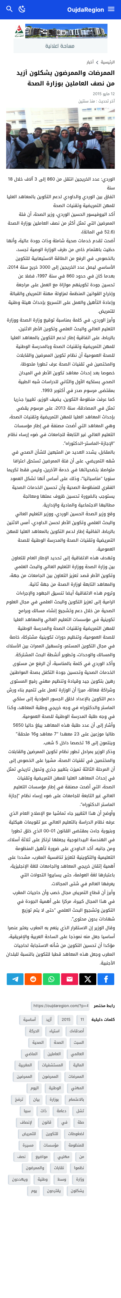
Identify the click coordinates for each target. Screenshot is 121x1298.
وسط (62, 1179)
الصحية (38, 1042)
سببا (27, 1111)
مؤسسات (50, 1145)
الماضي (31, 1054)
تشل (80, 1111)
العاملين (54, 1054)
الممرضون (50, 1076)
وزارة (80, 1179)
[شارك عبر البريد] (70, 979)
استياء (54, 1031)
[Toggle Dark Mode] (22, 10)
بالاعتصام (76, 1099)
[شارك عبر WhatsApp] (51, 979)
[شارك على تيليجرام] (15, 979)
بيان (36, 1099)
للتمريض (29, 1133)
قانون (46, 1122)
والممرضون (35, 1167)
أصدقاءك (77, 1031)
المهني (77, 1088)
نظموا (79, 1167)
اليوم (35, 1088)
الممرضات (76, 1076)
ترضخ (19, 1099)
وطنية (43, 1179)
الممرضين (24, 1076)
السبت (79, 1042)
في (64, 1122)
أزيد (49, 1019)
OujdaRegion (85, 10)
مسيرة (28, 1145)
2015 (66, 1019)
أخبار (90, 62)
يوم (34, 1190)
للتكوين (52, 1133)
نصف (21, 1156)
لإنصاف (26, 1122)
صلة (81, 1122)
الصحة (59, 1042)
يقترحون (54, 1190)
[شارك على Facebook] (106, 979)
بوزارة (54, 1099)
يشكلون (77, 1190)
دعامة (61, 1111)
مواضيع (42, 1156)
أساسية (29, 1019)
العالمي (77, 1054)
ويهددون (20, 1179)
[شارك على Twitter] (88, 979)
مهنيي (63, 1156)
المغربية (25, 1065)
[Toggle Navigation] (112, 10)
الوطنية (55, 1088)
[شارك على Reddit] (33, 979)
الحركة (34, 1031)
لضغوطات (76, 1133)
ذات (44, 1111)
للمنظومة (76, 1145)
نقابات (59, 1167)
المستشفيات (52, 1065)
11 (82, 1019)
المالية (78, 1065)
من (81, 1156)
